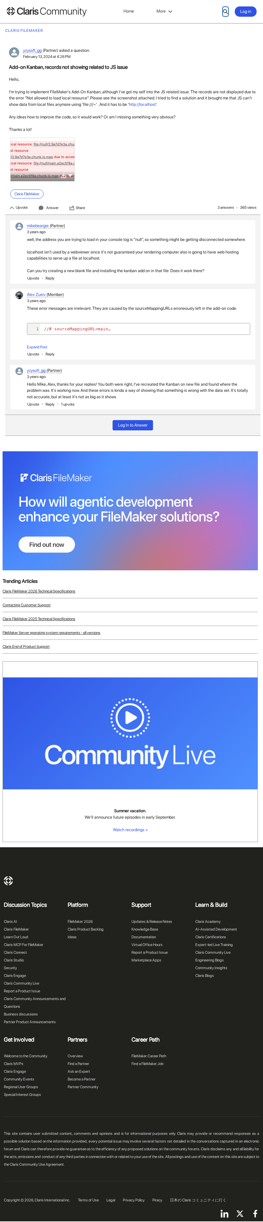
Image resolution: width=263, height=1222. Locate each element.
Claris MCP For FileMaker (23, 944)
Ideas (72, 937)
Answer (52, 208)
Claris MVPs (13, 1063)
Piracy (157, 1200)
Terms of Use (88, 1200)
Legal (110, 1200)
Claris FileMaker (16, 929)
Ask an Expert (79, 1071)
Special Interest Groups (22, 1094)
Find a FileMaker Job (148, 1063)
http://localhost (142, 104)
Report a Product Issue (22, 991)
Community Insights (211, 968)
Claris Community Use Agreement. (37, 1164)
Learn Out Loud (16, 937)
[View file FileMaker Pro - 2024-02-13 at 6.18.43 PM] (42, 159)
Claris (8, 880)
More (161, 11)
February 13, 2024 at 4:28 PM (47, 56)
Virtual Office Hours (147, 944)
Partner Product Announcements (30, 1022)
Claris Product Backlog (86, 929)
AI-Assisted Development (216, 929)
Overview (75, 1056)
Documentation (144, 937)
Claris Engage (15, 975)
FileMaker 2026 (80, 921)
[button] (70, 175)
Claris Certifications (210, 937)
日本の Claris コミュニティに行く (198, 1200)
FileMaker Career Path (149, 1056)
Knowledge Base (145, 929)
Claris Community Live (21, 983)
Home (128, 11)
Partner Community (83, 1087)
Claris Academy (208, 921)
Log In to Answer (133, 425)
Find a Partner (78, 1063)
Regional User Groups (21, 1087)
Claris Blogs (204, 975)
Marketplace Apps (146, 960)
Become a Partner (82, 1079)
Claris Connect (15, 952)
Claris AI (10, 921)
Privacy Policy (134, 1200)
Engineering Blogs (209, 960)
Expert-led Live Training (214, 944)
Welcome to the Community (25, 1056)
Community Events (19, 1079)
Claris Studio (14, 960)
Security (10, 968)
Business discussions (21, 1014)
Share (80, 208)
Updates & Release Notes (152, 921)
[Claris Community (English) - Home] (46, 11)
